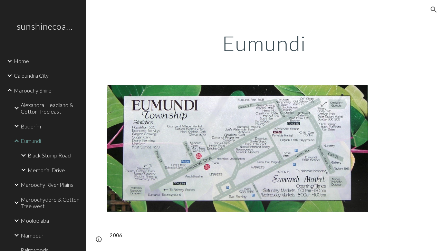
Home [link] (21, 61)
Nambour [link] (32, 235)
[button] (433, 9)
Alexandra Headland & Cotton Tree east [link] (47, 108)
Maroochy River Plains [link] (47, 184)
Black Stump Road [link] (49, 155)
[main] (264, 43)
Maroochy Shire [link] (32, 90)
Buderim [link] (31, 126)
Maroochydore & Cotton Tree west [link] (50, 202)
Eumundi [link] (31, 140)
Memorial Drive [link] (46, 170)
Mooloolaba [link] (35, 220)
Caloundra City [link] (31, 75)
